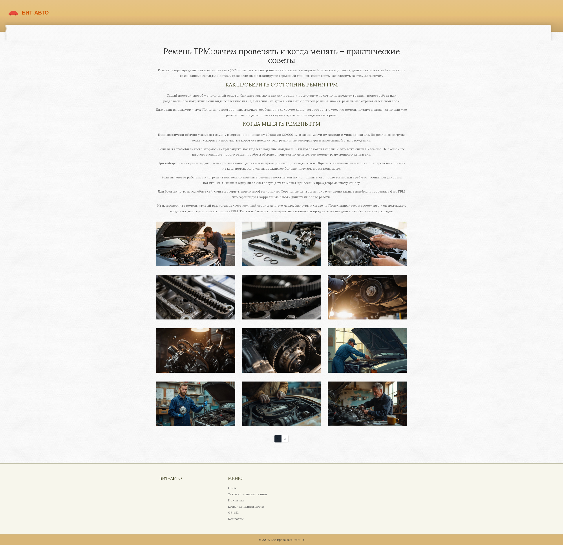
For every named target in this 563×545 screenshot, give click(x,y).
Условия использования (247, 494)
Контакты (236, 519)
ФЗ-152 (233, 513)
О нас (232, 488)
